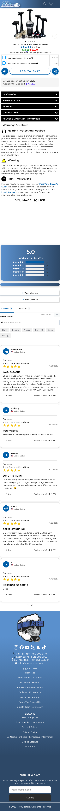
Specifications (10, 113)
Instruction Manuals (30, 697)
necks (27, 330)
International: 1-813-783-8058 (31, 656)
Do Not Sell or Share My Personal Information (30, 737)
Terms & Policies (30, 727)
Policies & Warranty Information (21, 119)
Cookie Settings (30, 741)
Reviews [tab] (5, 308)
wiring (5, 335)
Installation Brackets (30, 682)
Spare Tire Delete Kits (30, 702)
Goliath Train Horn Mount (30, 707)
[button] (50, 396)
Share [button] (10, 396)
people (15, 330)
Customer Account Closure (30, 722)
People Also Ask (12, 100)
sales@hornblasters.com (31, 663)
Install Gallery (8, 192)
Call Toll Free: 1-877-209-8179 (31, 653)
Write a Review (31, 293)
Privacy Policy (30, 732)
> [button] (37, 604)
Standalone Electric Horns (30, 687)
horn (4, 330)
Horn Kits (30, 672)
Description (9, 94)
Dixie (50, 330)
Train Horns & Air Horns (30, 677)
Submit (30, 797)
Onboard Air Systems (30, 692)
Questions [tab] (22, 308)
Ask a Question (31, 299)
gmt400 (39, 330)
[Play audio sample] (4, 71)
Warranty (30, 746)
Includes (8, 106)
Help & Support (30, 717)
